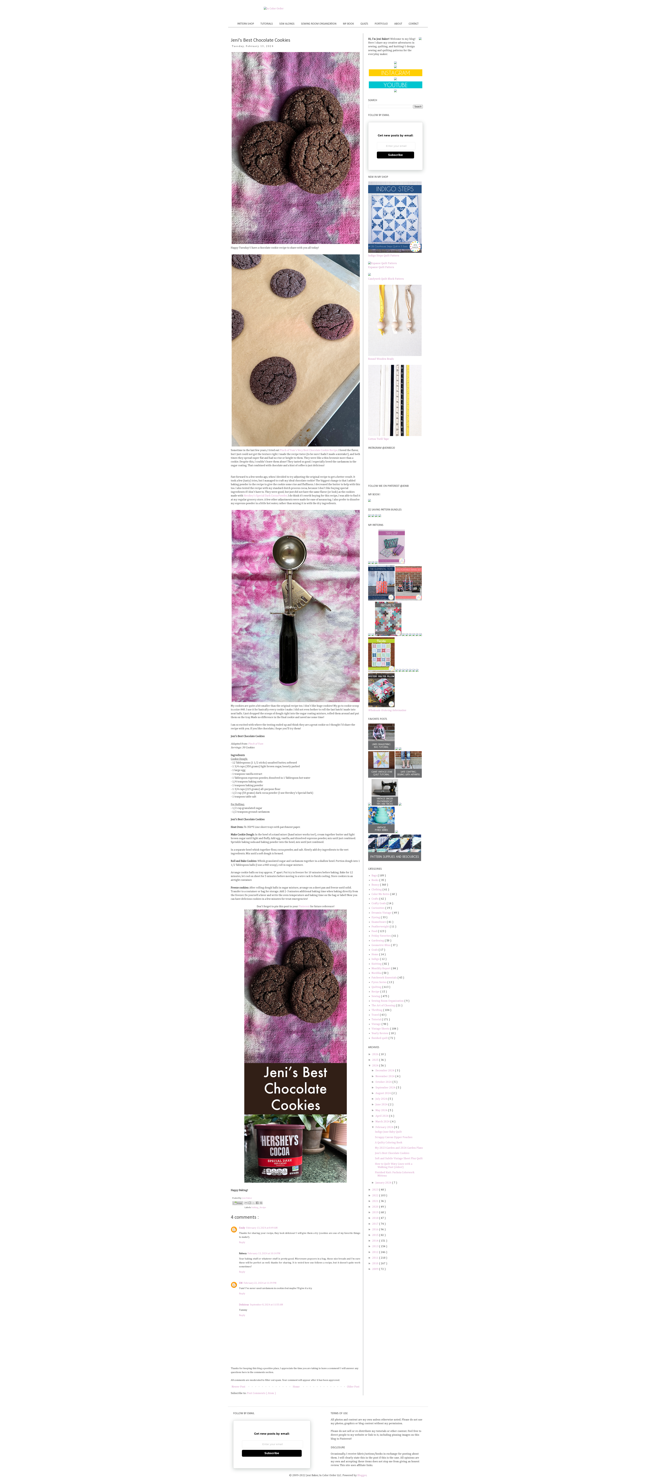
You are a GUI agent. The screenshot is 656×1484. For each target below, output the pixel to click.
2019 (375, 1212)
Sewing (376, 996)
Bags (375, 875)
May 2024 (381, 1110)
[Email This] (246, 1203)
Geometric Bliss (381, 945)
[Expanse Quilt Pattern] (382, 263)
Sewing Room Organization (388, 1001)
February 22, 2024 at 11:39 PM (260, 1283)
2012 (375, 1252)
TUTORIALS (267, 24)
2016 (375, 1229)
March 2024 (382, 1121)
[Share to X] (253, 1203)
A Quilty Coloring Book (388, 1142)
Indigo (376, 959)
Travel (376, 1015)
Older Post (353, 1386)
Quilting (377, 987)
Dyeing (376, 917)
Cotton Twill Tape (378, 439)
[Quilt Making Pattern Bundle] (376, 516)
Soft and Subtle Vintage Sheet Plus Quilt (399, 1158)
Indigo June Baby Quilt (388, 1132)
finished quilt (380, 1038)
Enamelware (379, 922)
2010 (375, 1263)
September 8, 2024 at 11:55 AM (266, 1305)
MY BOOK (348, 24)
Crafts (375, 899)
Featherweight (381, 926)
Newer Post (238, 1386)
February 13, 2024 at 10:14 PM (264, 1253)
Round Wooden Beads (381, 359)
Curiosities (378, 908)
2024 (375, 1065)
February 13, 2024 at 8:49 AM (262, 1228)
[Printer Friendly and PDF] (237, 1204)
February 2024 (384, 1127)
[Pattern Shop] (395, 63)
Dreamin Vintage (382, 913)
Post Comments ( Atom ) (261, 1393)
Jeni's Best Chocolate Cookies (392, 1153)
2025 (375, 1060)
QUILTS (364, 24)
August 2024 (383, 1093)
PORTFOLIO (381, 24)
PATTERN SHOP (245, 24)
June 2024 (381, 1104)
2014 (375, 1241)
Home (296, 1386)
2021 (375, 1201)
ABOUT (398, 24)
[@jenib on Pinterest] (395, 79)
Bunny (376, 885)
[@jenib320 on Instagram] (395, 75)
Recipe (263, 1207)
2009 (375, 1269)
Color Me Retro (381, 894)
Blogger (362, 1475)
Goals (375, 950)
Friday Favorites (382, 936)
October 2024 (383, 1082)
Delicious (244, 1305)
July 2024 (381, 1099)
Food (375, 931)
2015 (375, 1235)
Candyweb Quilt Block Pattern (386, 279)
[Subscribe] (395, 91)
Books (375, 880)
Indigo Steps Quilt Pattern (383, 255)
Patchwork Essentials (385, 977)
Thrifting (377, 1010)
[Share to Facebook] (257, 1203)
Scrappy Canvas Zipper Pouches (393, 1137)
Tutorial (377, 1019)
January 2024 (383, 1182)
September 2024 (385, 1087)
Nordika (377, 973)
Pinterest (304, 906)
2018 (375, 1218)
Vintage (376, 1024)
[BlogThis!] (249, 1203)
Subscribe (395, 155)
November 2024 (385, 1076)
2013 (375, 1246)
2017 (375, 1224)
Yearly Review (380, 1033)
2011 (375, 1258)
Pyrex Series (379, 982)
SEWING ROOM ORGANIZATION (318, 24)
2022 (375, 1195)
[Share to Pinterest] (261, 1203)
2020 (375, 1207)
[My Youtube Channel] (395, 87)
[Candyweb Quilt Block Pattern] (369, 275)
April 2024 (382, 1116)
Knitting (377, 964)
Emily (242, 1228)
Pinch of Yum (255, 744)
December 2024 (385, 1070)
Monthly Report (381, 968)
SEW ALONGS (287, 24)
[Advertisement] (395, 1298)
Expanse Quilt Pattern (381, 267)
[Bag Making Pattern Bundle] (373, 516)
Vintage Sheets (381, 1028)
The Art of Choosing (384, 1005)
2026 (375, 1054)
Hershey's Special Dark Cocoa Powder (265, 495)
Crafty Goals (379, 903)
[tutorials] (395, 67)
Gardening (378, 940)
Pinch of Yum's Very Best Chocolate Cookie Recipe (309, 450)
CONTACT (414, 24)
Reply (242, 1242)
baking (255, 1207)
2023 (375, 1189)
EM (241, 1283)
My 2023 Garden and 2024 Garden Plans (399, 1148)
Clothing (377, 889)
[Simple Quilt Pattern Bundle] (379, 516)
